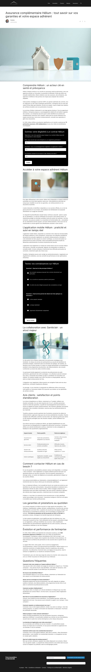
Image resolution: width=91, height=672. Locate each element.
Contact (44, 667)
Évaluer (28, 162)
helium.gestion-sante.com (41, 201)
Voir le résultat (30, 320)
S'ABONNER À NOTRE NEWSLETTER (76, 657)
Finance (62, 3)
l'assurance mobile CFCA (38, 389)
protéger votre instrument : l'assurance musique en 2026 (44, 497)
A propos (21, 667)
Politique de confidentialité (54, 667)
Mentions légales (67, 667)
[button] (81, 3)
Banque (68, 3)
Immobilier (54, 3)
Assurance (75, 3)
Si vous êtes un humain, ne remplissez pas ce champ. (60, 661)
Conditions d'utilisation (35, 667)
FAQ (26, 667)
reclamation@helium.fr (53, 480)
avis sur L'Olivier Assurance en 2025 (32, 556)
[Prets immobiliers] (14, 3)
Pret (49, 3)
